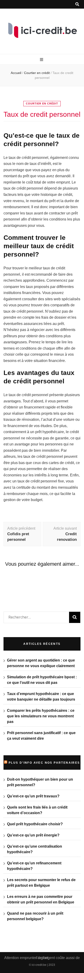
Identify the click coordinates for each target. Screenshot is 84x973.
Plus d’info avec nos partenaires (44, 762)
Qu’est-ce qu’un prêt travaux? (33, 796)
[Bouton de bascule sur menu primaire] (42, 60)
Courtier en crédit (42, 103)
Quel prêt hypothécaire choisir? (35, 824)
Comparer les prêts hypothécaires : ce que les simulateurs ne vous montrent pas (40, 716)
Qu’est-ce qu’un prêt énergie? (33, 835)
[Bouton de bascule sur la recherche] (77, 4)
